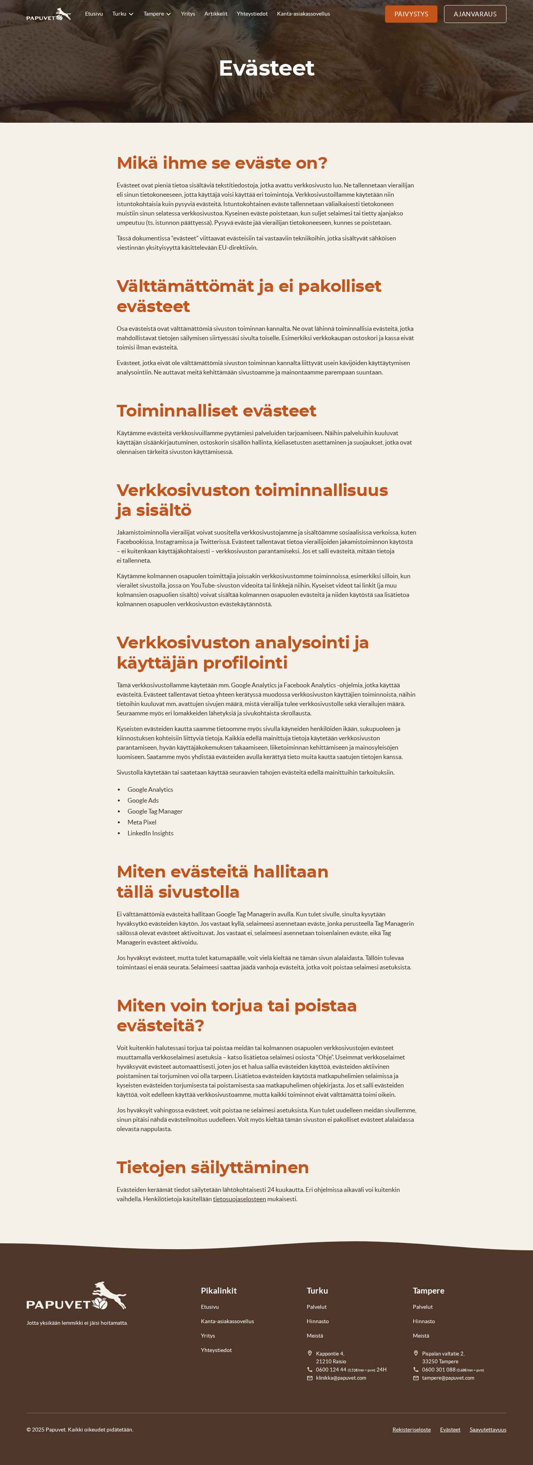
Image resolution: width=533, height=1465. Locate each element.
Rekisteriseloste (412, 1429)
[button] (123, 14)
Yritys (188, 14)
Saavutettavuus (488, 1429)
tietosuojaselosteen (239, 1198)
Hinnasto (318, 1321)
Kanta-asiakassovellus (303, 14)
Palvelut (317, 1307)
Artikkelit (215, 14)
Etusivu (94, 14)
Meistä (315, 1336)
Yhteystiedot (252, 14)
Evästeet (450, 1429)
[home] (49, 14)
